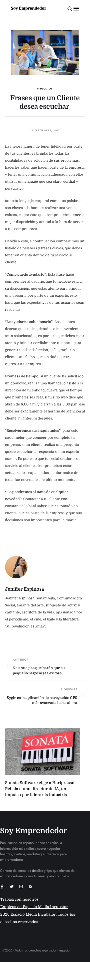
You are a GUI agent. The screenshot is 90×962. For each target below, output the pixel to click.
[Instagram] (21, 887)
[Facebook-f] (2, 887)
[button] (70, 8)
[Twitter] (12, 887)
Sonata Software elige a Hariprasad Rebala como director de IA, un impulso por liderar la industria (39, 789)
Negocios (45, 88)
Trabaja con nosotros (19, 899)
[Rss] (30, 887)
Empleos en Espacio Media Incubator (34, 907)
